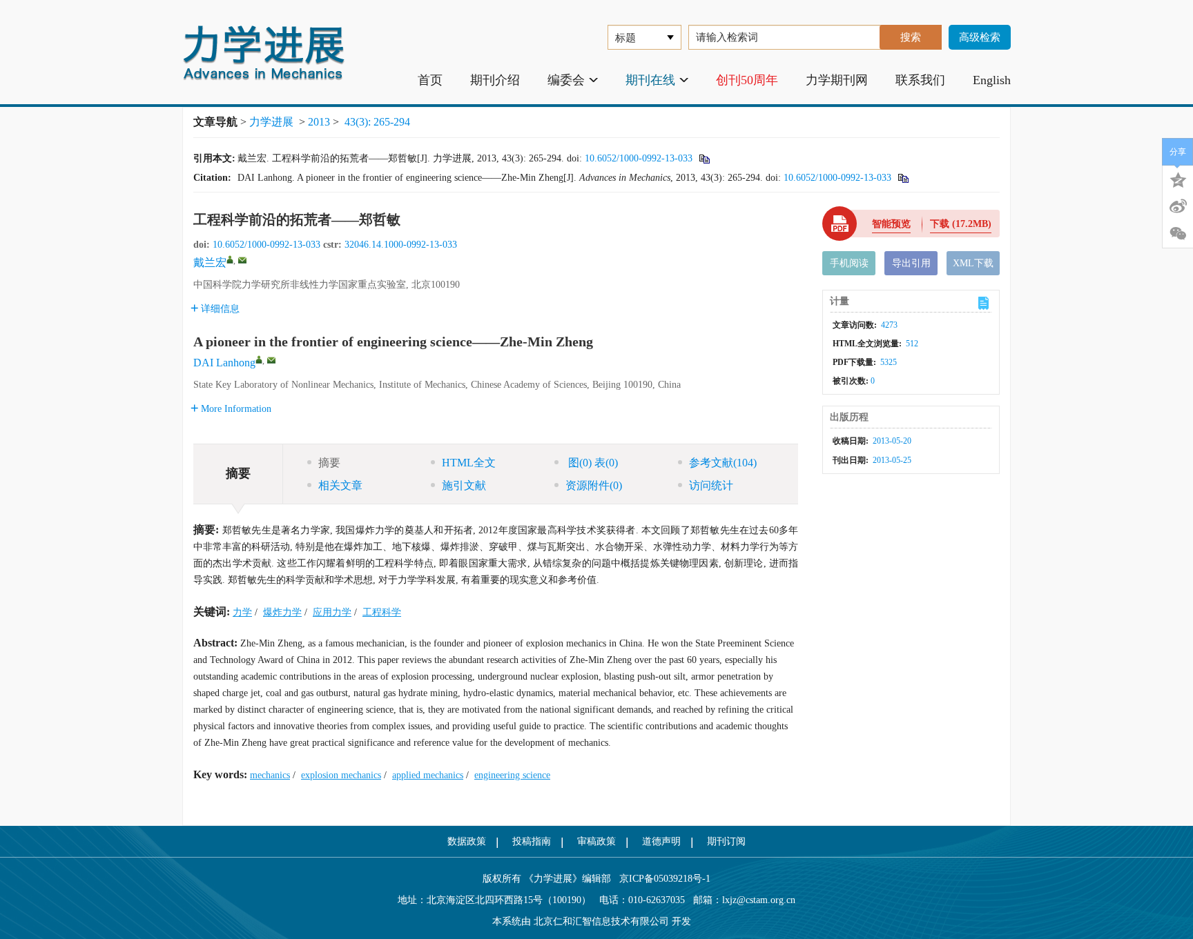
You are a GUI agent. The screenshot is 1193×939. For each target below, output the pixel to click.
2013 (319, 122)
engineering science (512, 775)
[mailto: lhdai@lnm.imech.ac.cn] (271, 360)
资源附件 (593, 485)
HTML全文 (469, 462)
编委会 (566, 80)
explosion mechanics (341, 775)
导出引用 (911, 263)
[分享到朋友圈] (1178, 234)
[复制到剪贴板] (703, 158)
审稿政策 (596, 841)
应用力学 (332, 612)
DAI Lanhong (224, 362)
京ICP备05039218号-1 (660, 878)
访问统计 (711, 485)
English (992, 80)
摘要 (329, 462)
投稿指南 (531, 841)
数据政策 (466, 841)
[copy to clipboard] (902, 177)
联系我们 (920, 80)
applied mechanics (427, 775)
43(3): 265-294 (377, 122)
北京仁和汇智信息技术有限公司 (601, 921)
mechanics (270, 775)
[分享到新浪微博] (1178, 206)
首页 (430, 80)
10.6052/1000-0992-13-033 (638, 158)
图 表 (591, 462)
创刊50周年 (747, 80)
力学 (242, 612)
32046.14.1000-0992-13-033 (401, 244)
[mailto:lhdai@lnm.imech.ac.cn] (242, 260)
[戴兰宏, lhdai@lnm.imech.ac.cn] (229, 259)
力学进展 (271, 122)
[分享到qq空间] (1178, 179)
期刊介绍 (495, 80)
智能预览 (891, 224)
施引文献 (464, 485)
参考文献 (723, 462)
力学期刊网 (837, 80)
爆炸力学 (282, 612)
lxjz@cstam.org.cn (758, 900)
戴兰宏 (209, 262)
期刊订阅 (726, 841)
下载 (960, 224)
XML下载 (973, 263)
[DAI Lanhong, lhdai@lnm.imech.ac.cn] (258, 359)
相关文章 (340, 485)
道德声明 (661, 841)
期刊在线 (650, 80)
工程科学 (381, 612)
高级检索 (979, 37)
